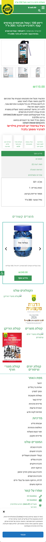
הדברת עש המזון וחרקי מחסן (30, 472)
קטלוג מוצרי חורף (12, 368)
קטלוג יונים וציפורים (34, 368)
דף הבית (38, 31)
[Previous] (40, 254)
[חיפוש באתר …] (39, 10)
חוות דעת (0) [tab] (37, 164)
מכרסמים (30, 31)
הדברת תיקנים (36, 463)
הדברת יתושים (36, 451)
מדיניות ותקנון (36, 435)
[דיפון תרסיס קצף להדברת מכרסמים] (23, 52)
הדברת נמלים (36, 459)
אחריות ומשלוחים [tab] (35, 175)
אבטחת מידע (36, 423)
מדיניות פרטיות (35, 403)
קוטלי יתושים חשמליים (32, 455)
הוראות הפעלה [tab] (36, 169)
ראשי (39, 383)
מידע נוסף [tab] (38, 153)
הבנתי (22, 534)
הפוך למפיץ (37, 391)
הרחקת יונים (36, 467)
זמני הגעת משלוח (34, 431)
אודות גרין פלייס (35, 387)
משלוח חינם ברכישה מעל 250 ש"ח (30, 2)
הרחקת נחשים (36, 484)
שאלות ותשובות (35, 395)
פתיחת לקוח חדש (34, 412)
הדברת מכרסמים (35, 476)
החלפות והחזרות (35, 427)
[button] (2, 273)
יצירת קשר (37, 399)
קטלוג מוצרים (34, 328)
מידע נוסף (23, 278)
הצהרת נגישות (36, 408)
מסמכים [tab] (39, 159)
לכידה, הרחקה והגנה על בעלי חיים (28, 480)
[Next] (6, 254)
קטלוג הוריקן (12, 328)
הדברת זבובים (36, 447)
